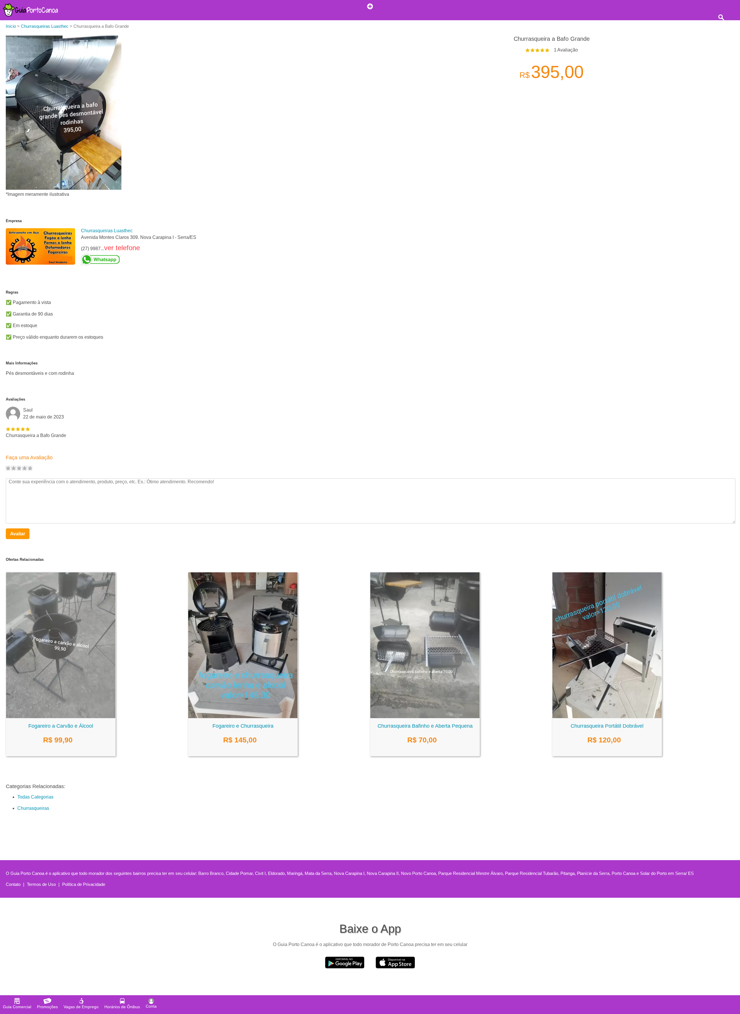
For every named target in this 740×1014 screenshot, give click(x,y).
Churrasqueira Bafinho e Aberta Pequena (425, 726)
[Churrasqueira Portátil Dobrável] (607, 716)
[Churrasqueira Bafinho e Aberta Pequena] (425, 716)
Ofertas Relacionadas (25, 559)
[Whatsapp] (138, 260)
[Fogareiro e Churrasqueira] (242, 716)
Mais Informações (22, 363)
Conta (151, 1006)
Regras (12, 292)
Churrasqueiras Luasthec (107, 230)
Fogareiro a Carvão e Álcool (60, 726)
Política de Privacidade (83, 884)
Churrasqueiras (33, 808)
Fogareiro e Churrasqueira (242, 726)
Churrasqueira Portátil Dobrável (607, 726)
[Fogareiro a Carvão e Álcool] (60, 716)
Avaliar (17, 533)
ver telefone (122, 248)
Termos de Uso (41, 884)
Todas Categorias (35, 796)
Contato (13, 884)
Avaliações (15, 399)
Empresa (14, 221)
